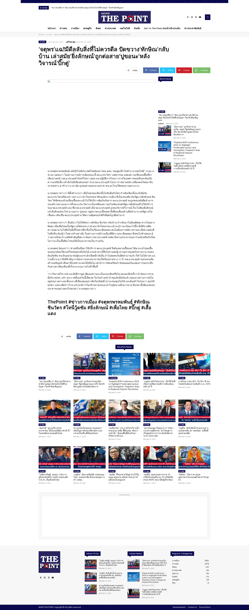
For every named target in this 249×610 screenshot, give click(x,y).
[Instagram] (192, 17)
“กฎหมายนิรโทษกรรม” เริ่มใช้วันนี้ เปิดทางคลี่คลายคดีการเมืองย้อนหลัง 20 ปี (187, 166)
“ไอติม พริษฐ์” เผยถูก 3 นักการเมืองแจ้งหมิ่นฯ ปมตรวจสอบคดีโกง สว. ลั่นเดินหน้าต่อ (53, 477)
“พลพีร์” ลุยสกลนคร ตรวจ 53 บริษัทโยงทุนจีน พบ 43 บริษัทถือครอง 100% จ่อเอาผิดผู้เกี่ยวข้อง (158, 477)
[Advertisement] (124, 516)
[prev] (204, 8)
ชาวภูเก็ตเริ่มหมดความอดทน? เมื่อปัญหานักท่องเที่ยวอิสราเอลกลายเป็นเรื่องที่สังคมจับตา (87, 431)
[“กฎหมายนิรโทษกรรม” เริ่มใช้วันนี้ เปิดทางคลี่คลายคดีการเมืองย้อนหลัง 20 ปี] (164, 167)
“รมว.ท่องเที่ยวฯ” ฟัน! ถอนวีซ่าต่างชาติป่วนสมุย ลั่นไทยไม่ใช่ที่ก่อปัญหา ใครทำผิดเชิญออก (87, 7)
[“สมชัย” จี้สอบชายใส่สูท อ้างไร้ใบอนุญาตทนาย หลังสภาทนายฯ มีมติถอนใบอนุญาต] (124, 457)
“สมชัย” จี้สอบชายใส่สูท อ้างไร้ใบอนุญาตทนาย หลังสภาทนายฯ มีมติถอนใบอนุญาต (124, 477)
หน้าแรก (42, 35)
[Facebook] (188, 17)
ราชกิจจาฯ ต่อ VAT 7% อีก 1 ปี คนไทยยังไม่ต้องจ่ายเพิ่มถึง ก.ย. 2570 (194, 382)
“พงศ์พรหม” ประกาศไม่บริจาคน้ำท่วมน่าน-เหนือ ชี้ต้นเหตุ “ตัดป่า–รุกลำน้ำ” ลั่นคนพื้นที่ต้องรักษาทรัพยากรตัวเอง (124, 432)
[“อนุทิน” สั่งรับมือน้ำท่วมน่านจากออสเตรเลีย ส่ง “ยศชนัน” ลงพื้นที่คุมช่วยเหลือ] (194, 411)
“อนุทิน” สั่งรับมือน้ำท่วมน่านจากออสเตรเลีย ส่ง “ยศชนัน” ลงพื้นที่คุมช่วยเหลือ (193, 431)
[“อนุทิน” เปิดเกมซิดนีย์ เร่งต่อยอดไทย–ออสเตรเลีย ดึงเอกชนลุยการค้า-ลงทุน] (89, 457)
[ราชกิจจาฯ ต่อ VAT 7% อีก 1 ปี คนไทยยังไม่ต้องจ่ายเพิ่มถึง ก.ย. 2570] (194, 364)
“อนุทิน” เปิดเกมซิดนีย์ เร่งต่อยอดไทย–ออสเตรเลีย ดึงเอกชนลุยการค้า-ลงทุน (89, 477)
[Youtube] (200, 17)
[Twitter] (196, 17)
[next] (208, 8)
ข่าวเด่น (49, 35)
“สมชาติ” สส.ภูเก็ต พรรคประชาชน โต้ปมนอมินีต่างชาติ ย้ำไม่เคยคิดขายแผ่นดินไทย (54, 431)
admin (161, 123)
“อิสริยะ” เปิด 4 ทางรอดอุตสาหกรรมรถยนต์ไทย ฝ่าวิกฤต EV (193, 477)
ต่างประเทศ (162, 149)
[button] (207, 17)
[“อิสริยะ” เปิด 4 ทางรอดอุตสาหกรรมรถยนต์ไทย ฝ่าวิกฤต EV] (194, 457)
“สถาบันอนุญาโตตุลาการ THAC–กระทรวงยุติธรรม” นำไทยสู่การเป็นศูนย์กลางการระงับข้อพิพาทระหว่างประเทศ (158, 432)
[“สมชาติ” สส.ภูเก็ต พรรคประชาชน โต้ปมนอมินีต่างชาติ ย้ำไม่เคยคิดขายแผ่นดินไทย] (55, 411)
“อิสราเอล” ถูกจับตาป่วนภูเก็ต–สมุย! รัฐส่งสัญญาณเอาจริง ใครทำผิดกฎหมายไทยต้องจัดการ (187, 130)
